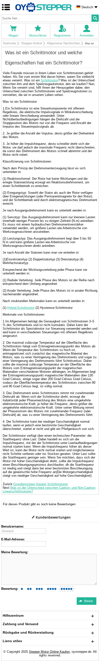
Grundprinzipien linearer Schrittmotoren (40, 484)
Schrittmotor (49, 80)
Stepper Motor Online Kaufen (49, 651)
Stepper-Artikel (31, 43)
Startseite (9, 43)
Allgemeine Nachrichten (63, 43)
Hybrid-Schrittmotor (20, 308)
